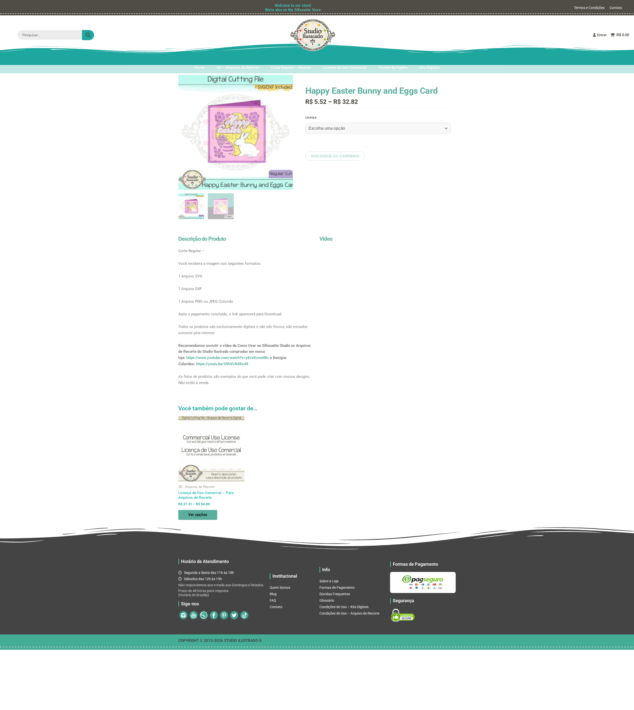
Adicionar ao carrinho (335, 156)
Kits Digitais (430, 59)
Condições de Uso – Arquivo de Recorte (349, 613)
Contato (615, 8)
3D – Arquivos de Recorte (237, 59)
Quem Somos (280, 588)
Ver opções (197, 514)
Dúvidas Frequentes (334, 594)
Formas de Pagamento (337, 588)
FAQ (273, 600)
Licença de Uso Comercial (345, 59)
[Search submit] (88, 35)
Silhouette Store (307, 10)
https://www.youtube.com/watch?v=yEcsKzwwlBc (227, 357)
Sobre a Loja (329, 581)
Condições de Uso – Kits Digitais (344, 607)
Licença (311, 117)
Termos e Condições (589, 8)
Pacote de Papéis (393, 59)
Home (199, 59)
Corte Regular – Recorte (291, 59)
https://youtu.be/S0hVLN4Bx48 (222, 364)
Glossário (326, 600)
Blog (273, 594)
